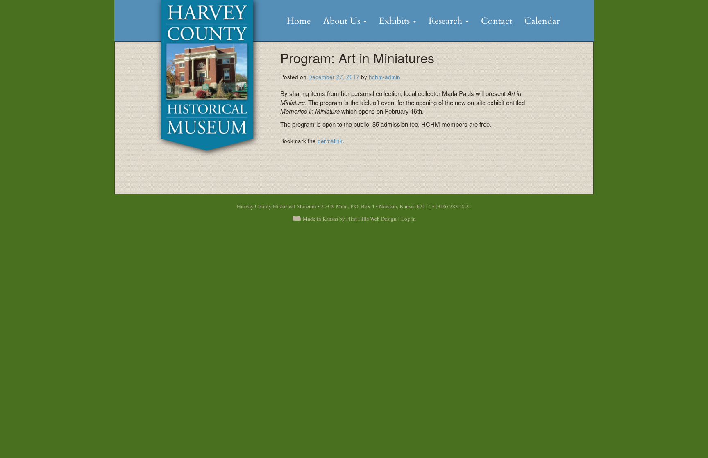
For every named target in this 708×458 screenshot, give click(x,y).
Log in (408, 218)
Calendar (542, 21)
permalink (330, 141)
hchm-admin (384, 77)
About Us (343, 21)
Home (299, 21)
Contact (496, 21)
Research (447, 21)
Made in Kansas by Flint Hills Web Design (350, 218)
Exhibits (395, 21)
